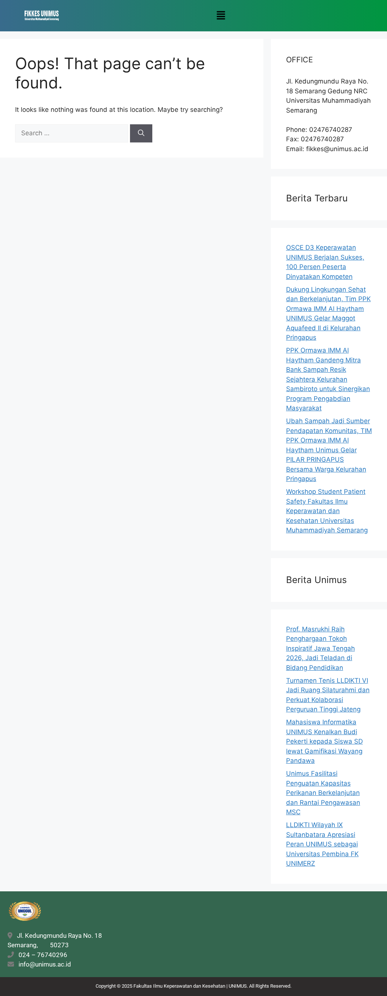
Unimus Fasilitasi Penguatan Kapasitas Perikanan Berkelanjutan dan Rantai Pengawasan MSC (323, 793)
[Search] (141, 133)
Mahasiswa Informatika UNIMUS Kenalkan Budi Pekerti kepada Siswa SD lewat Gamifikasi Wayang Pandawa (324, 741)
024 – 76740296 (41, 955)
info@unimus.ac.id (45, 964)
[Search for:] (72, 133)
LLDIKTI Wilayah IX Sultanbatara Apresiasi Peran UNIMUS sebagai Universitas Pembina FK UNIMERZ (322, 844)
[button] (221, 16)
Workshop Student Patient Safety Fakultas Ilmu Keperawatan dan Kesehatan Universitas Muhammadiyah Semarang (327, 511)
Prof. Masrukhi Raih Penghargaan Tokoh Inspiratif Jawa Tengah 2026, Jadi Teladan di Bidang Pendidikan (320, 648)
